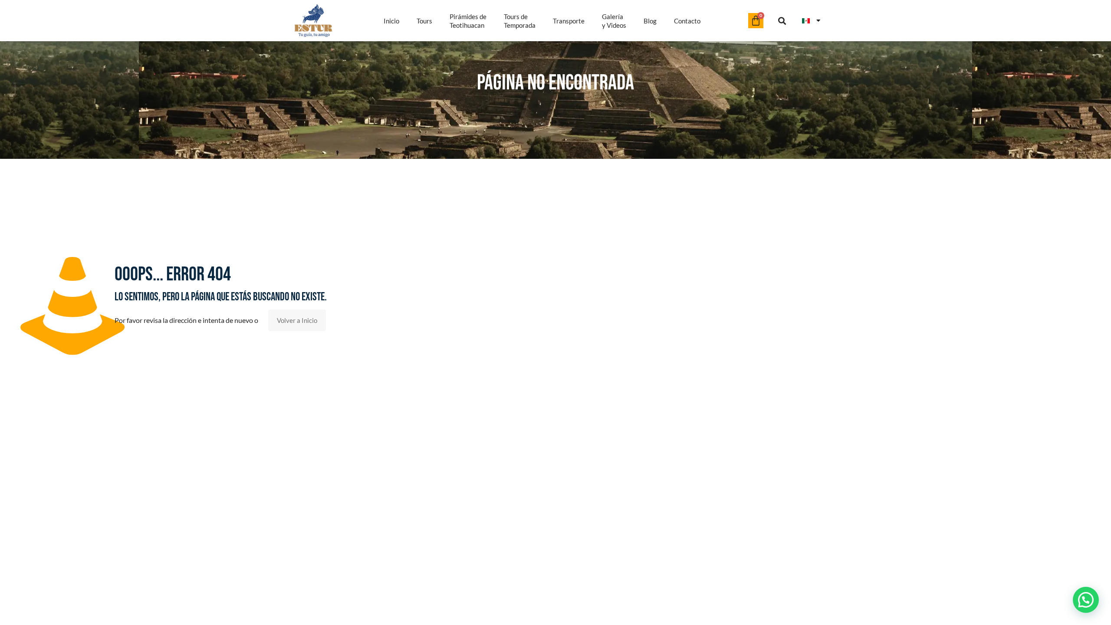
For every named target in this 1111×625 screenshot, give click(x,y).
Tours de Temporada (520, 21)
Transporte (569, 21)
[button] (782, 20)
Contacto (687, 21)
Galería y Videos (614, 21)
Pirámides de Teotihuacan (468, 21)
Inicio (391, 21)
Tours (424, 21)
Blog (650, 21)
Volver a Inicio (297, 320)
